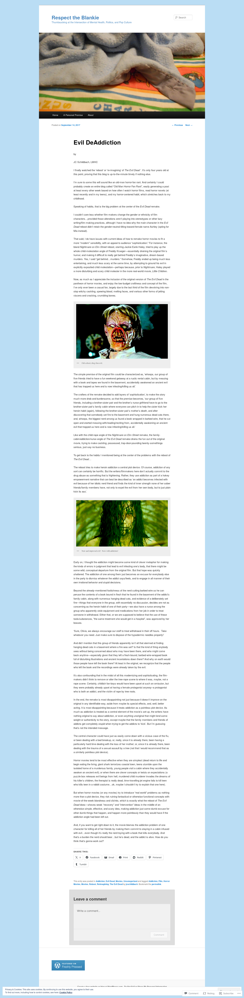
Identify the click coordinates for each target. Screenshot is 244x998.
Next (188, 125)
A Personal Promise (73, 115)
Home (55, 115)
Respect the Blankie (75, 17)
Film (161, 881)
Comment (159, 934)
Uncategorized (130, 881)
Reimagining (103, 884)
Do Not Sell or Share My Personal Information (145, 986)
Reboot (92, 884)
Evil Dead (110, 881)
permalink (156, 884)
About (90, 115)
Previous (177, 125)
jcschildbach (132, 884)
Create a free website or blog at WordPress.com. (100, 986)
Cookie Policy (65, 992)
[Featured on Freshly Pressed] (68, 969)
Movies (119, 881)
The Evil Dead (116, 884)
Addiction (100, 881)
